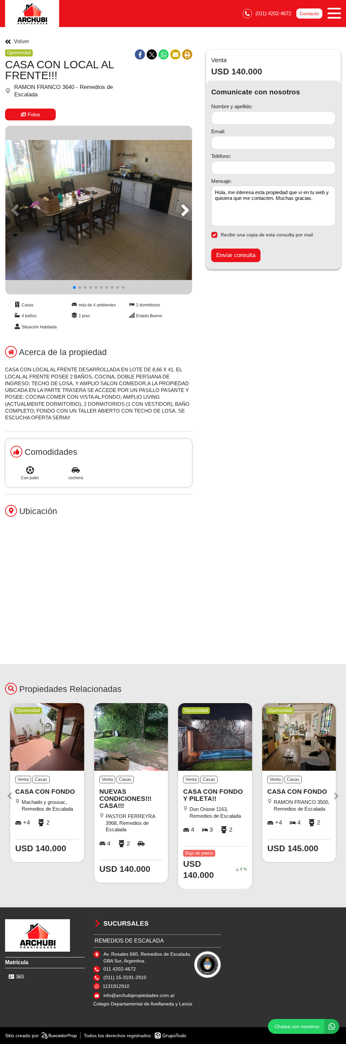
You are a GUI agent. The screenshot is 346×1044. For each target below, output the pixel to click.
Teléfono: (221, 156)
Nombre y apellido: (231, 106)
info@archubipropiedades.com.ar (139, 995)
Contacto (309, 13)
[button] (184, 210)
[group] (98, 210)
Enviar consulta (235, 255)
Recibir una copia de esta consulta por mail (267, 234)
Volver (21, 41)
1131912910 (116, 986)
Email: (218, 131)
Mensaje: (221, 181)
